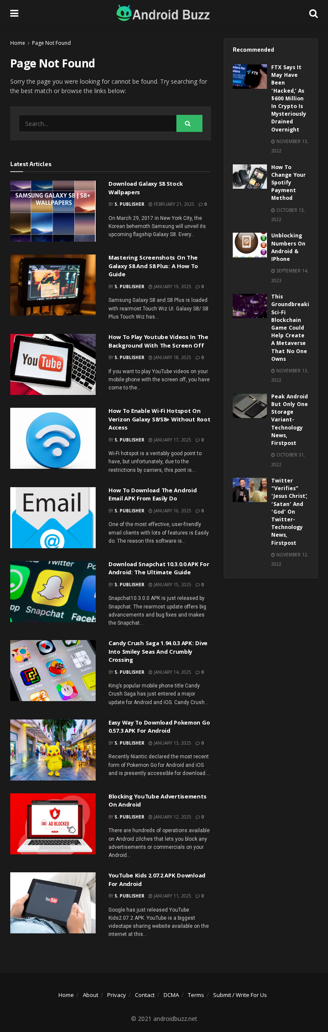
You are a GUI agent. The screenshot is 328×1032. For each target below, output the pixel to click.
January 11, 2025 (171, 896)
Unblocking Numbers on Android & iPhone (288, 248)
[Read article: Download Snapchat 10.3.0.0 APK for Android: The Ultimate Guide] (53, 591)
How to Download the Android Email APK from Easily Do (152, 495)
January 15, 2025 (171, 585)
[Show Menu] (14, 13)
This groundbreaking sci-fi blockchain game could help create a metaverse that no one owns (293, 328)
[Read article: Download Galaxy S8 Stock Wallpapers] (53, 211)
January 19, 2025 (171, 286)
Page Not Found (51, 43)
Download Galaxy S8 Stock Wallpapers (145, 189)
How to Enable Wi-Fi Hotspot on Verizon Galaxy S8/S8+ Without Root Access (159, 420)
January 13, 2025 (171, 743)
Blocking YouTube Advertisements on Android (157, 801)
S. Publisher (129, 204)
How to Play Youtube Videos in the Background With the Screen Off (158, 342)
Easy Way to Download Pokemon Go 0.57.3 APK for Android (159, 728)
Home (17, 43)
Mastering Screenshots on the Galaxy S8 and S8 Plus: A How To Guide (153, 267)
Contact (145, 995)
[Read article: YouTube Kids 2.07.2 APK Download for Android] (53, 902)
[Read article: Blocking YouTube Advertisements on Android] (53, 823)
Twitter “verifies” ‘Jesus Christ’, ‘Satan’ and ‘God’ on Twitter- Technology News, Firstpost (289, 512)
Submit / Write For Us (240, 995)
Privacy (116, 995)
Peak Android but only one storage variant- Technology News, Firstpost (289, 420)
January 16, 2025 (171, 511)
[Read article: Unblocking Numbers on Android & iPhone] (250, 245)
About (90, 995)
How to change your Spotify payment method (288, 184)
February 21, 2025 (173, 204)
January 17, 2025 (171, 440)
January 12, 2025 (171, 817)
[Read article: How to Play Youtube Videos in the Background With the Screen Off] (53, 364)
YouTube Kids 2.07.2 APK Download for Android (156, 880)
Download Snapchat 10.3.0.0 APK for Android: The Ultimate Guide (158, 569)
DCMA (171, 995)
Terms (196, 995)
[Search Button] (313, 13)
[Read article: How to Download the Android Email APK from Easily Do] (53, 517)
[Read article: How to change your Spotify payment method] (250, 176)
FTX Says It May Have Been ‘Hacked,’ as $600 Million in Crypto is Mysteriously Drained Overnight (288, 99)
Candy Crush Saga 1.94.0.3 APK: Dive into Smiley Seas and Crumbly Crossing (158, 652)
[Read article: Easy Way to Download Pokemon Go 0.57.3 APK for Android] (53, 750)
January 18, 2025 (171, 357)
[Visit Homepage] (164, 13)
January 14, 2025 (171, 672)
